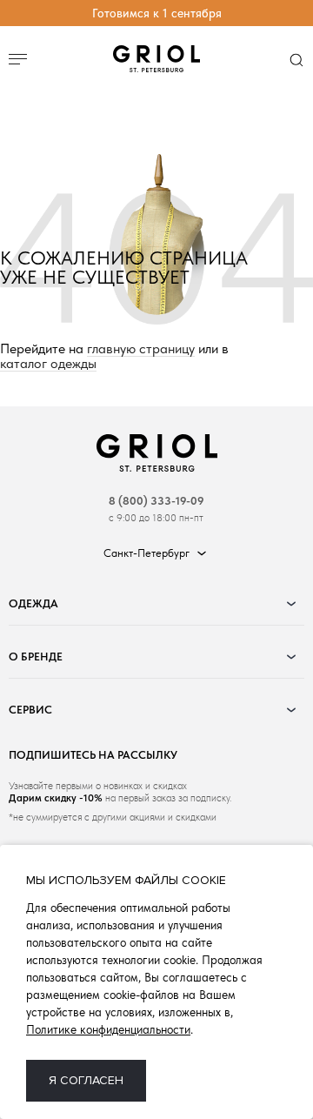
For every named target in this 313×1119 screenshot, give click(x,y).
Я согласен (86, 1080)
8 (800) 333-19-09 (156, 500)
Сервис (30, 709)
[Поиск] (296, 59)
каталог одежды (48, 364)
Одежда (33, 603)
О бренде (36, 656)
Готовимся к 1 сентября (157, 13)
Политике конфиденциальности (108, 1029)
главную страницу (141, 349)
